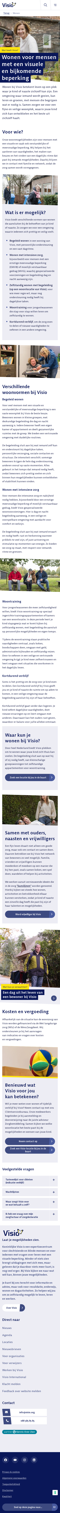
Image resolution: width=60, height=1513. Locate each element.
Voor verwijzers (12, 1363)
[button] (30, 1181)
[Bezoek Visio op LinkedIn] (34, 1460)
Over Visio (11, 1307)
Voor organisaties (13, 1356)
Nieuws (7, 1328)
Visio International (14, 1377)
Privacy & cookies (11, 1471)
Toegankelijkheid (11, 1484)
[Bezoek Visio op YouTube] (15, 1460)
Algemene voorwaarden (14, 1478)
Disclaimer (7, 1490)
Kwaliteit (7, 1496)
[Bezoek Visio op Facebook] (5, 1460)
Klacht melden (11, 1384)
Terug (6, 13)
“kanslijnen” (24, 885)
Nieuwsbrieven (11, 1349)
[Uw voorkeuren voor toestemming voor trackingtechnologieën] (55, 1492)
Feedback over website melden (21, 1391)
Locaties (7, 1342)
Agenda (7, 1335)
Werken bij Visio (12, 1370)
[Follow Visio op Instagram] (24, 1460)
